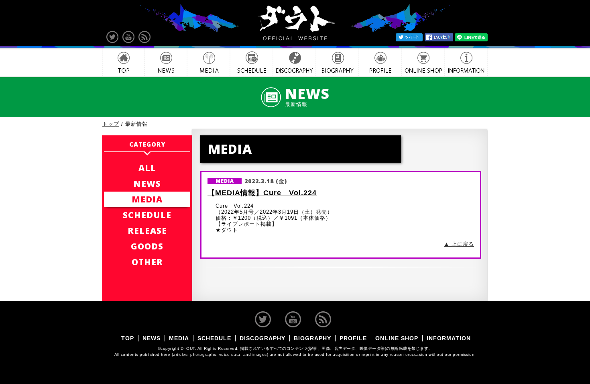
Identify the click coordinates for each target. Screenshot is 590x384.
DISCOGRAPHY (294, 62)
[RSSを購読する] (144, 37)
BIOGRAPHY (337, 62)
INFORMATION (466, 62)
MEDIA (208, 62)
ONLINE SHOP (422, 62)
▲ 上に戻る (459, 244)
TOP (123, 62)
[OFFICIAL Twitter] (112, 37)
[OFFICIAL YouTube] (128, 37)
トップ (110, 124)
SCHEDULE (251, 62)
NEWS (165, 62)
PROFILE (380, 62)
